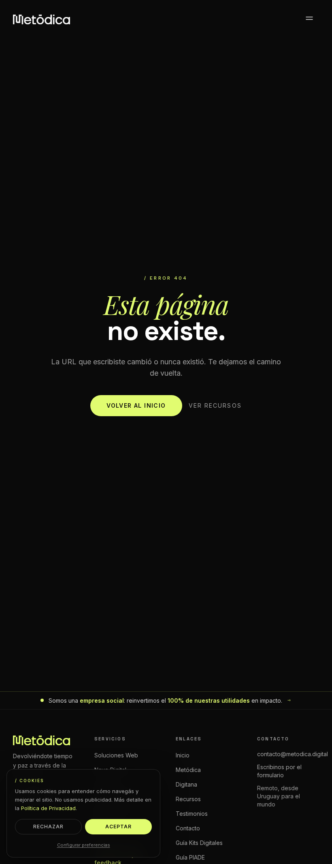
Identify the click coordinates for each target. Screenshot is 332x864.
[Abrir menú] (309, 19)
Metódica (188, 769)
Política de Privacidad (48, 808)
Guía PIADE (190, 857)
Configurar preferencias (83, 845)
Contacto (188, 828)
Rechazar (48, 826)
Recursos (188, 799)
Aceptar (118, 826)
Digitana (186, 784)
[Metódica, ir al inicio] (41, 19)
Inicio (182, 755)
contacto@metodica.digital (292, 754)
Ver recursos (215, 405)
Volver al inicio (136, 405)
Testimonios (192, 813)
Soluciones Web (116, 755)
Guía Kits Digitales (199, 842)
